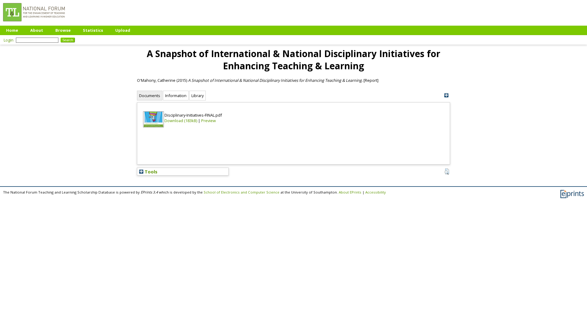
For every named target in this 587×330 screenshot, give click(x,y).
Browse (63, 30)
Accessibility (375, 192)
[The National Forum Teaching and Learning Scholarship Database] (34, 23)
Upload (122, 30)
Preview (208, 120)
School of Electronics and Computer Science (241, 192)
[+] (446, 95)
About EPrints (350, 192)
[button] (447, 172)
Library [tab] (197, 95)
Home (12, 30)
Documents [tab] (149, 95)
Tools (150, 172)
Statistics (93, 30)
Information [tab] (175, 95)
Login (8, 40)
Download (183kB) (180, 120)
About (36, 30)
